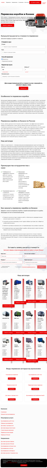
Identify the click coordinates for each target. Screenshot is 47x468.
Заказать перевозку (7, 25)
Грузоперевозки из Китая (7, 448)
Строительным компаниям (7, 430)
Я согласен (24, 465)
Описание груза (5, 73)
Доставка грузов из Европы (7, 441)
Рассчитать (23, 88)
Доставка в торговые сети (7, 425)
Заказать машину (8, 305)
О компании (21, 2)
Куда (3, 49)
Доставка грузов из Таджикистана (9, 453)
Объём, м (26, 67)
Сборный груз (5, 59)
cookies (9, 461)
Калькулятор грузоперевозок (8, 414)
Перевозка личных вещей (7, 432)
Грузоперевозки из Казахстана (8, 446)
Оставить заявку (35, 2)
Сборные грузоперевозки (7, 423)
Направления (14, 2)
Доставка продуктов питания (8, 428)
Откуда (3, 44)
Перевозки (8, 2)
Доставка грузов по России (7, 443)
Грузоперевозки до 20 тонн (7, 421)
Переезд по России (5, 434)
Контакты (26, 2)
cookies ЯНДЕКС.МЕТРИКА (11, 462)
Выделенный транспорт (7, 61)
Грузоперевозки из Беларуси (8, 450)
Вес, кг (3, 67)
